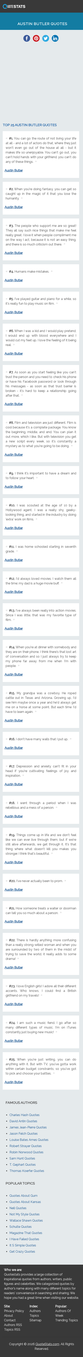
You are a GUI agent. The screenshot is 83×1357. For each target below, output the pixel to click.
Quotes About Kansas (25, 1202)
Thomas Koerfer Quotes (26, 1171)
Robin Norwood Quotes (26, 1152)
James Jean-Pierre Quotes (28, 1127)
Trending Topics (66, 1320)
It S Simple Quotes (22, 1245)
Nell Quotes (17, 1208)
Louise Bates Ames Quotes (28, 1140)
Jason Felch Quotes (23, 1133)
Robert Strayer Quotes (25, 1146)
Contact (10, 1320)
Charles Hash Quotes (24, 1115)
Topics (34, 1315)
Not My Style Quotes (24, 1214)
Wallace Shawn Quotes (26, 1220)
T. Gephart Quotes (22, 1164)
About (8, 1315)
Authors (35, 1311)
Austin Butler (14, 170)
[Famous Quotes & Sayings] (13, 8)
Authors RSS (13, 1325)
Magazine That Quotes (25, 1233)
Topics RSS (12, 1329)
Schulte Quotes (20, 1227)
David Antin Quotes (23, 1121)
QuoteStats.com (47, 1344)
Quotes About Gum (23, 1196)
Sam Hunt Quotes (22, 1158)
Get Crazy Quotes (22, 1251)
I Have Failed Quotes (24, 1239)
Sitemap (36, 1320)
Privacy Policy (14, 1311)
